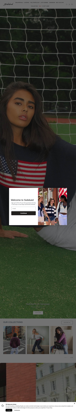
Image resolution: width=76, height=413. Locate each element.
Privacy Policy (49, 407)
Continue (23, 213)
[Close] (74, 403)
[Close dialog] (65, 190)
